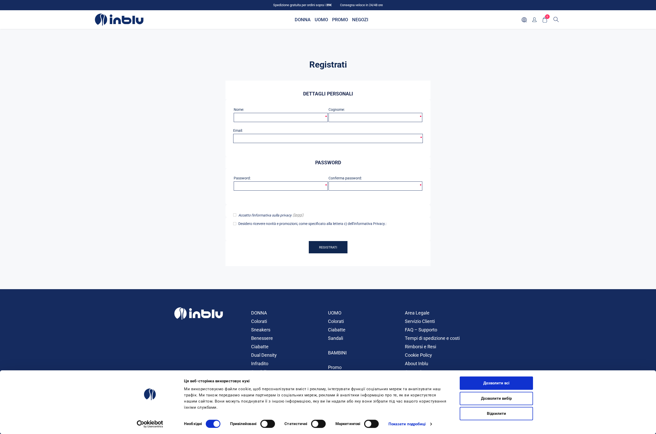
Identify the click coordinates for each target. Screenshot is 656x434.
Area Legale (417, 313)
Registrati (328, 247)
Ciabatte (260, 346)
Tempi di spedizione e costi (432, 338)
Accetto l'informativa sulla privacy (265, 215)
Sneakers (260, 329)
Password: (242, 178)
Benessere (262, 338)
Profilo (534, 20)
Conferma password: (345, 178)
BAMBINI (337, 352)
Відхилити (496, 413)
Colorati (259, 321)
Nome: (239, 109)
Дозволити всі (496, 383)
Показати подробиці (407, 424)
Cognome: (337, 109)
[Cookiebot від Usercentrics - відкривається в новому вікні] (150, 424)
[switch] (267, 424)
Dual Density (264, 355)
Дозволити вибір (496, 398)
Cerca (556, 19)
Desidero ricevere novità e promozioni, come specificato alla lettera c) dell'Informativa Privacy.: (312, 224)
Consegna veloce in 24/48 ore (361, 5)
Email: (238, 130)
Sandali (335, 338)
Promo (335, 367)
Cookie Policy (418, 355)
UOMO (334, 313)
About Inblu (416, 363)
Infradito (259, 363)
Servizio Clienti (420, 321)
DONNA (259, 313)
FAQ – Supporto (421, 329)
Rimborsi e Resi (420, 346)
